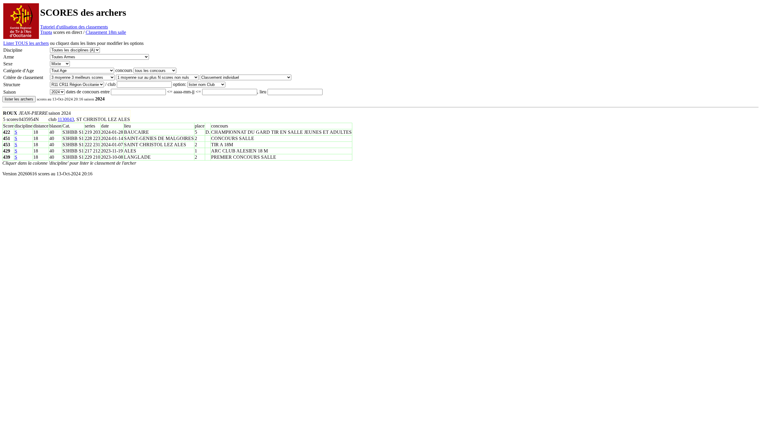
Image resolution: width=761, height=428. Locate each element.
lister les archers (19, 99)
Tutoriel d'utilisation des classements (74, 26)
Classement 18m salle (106, 32)
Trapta (46, 32)
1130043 (66, 119)
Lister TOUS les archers (26, 43)
